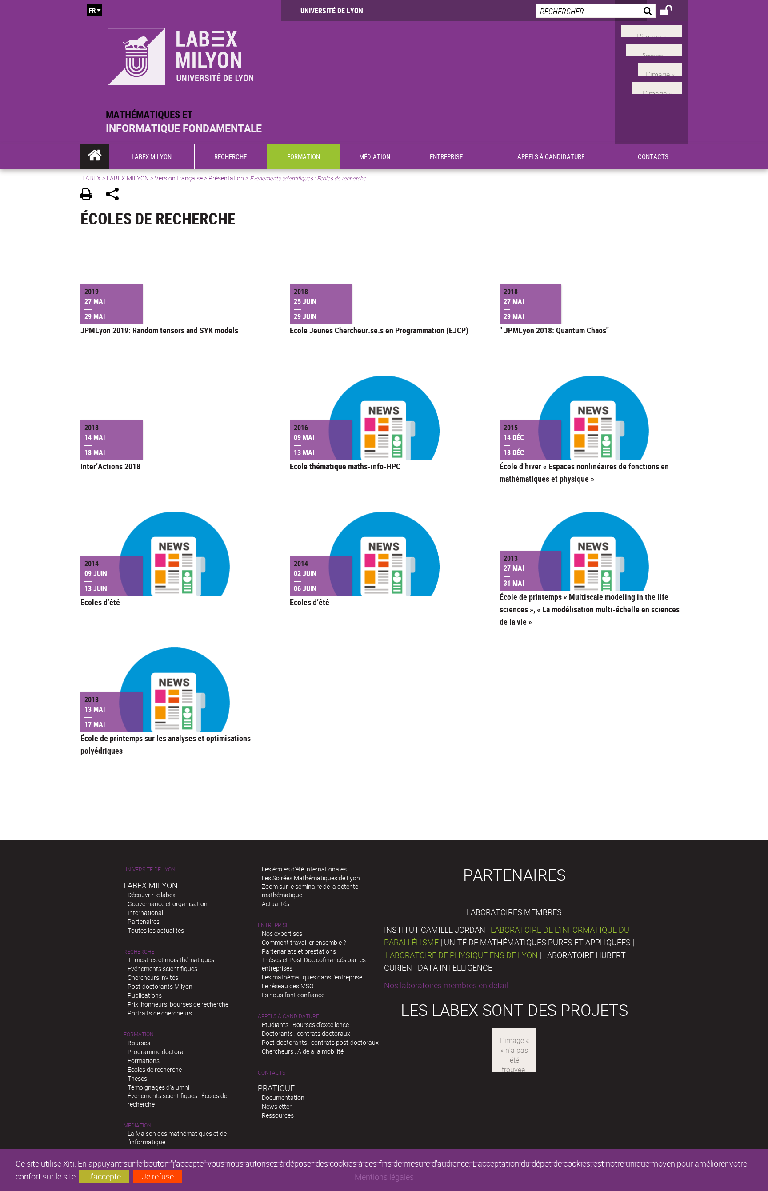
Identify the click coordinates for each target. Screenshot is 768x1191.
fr (92, 10)
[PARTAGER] (115, 195)
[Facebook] (651, 30)
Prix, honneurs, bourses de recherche (178, 1004)
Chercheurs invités (153, 977)
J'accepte (104, 1176)
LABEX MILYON (128, 178)
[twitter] (657, 87)
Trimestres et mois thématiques (171, 959)
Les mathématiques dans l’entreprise (312, 977)
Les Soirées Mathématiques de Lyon (311, 878)
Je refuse (158, 1176)
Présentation (226, 178)
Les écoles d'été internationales (304, 869)
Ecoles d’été (100, 602)
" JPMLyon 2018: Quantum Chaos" (554, 330)
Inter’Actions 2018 (110, 466)
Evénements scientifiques (162, 968)
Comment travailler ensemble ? (304, 942)
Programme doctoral (156, 1051)
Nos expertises (282, 933)
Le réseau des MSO (287, 986)
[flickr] (660, 68)
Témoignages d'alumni (158, 1087)
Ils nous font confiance (293, 995)
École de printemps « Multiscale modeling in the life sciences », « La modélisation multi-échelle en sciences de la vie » (590, 609)
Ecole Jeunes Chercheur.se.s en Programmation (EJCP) (379, 330)
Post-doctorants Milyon (160, 986)
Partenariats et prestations (299, 951)
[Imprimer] (89, 195)
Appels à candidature (288, 1016)
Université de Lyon (331, 11)
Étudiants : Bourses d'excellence (305, 1024)
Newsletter (277, 1106)
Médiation (138, 1125)
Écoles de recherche (155, 1069)
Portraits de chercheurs (160, 1013)
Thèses (137, 1078)
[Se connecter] (672, 11)
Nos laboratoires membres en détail (446, 985)
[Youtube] (654, 49)
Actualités (275, 903)
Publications (145, 995)
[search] (596, 11)
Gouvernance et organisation (168, 903)
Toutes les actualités (156, 930)
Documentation (283, 1097)
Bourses (139, 1043)
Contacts (271, 1072)
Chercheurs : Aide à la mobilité (303, 1051)
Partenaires (144, 921)
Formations (144, 1060)
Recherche (139, 951)
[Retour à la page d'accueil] (180, 54)
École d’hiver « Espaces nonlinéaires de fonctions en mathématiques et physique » (584, 472)
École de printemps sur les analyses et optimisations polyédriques (165, 744)
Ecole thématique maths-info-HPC (345, 466)
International (145, 912)
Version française (179, 178)
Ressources (278, 1115)
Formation (139, 1034)
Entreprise (273, 925)
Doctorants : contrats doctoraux (306, 1033)
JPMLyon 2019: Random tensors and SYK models (159, 330)
